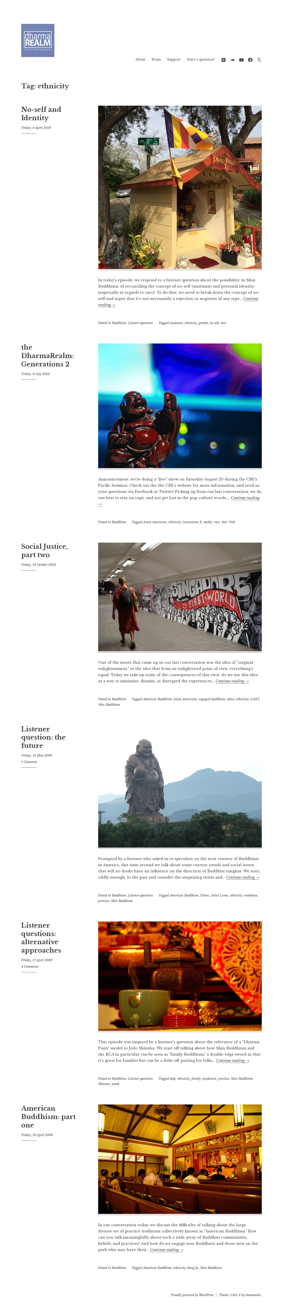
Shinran (104, 1084)
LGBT (254, 699)
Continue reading (232, 681)
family (196, 1079)
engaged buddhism (212, 699)
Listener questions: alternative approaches (41, 937)
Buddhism (119, 323)
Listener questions (140, 323)
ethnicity (191, 323)
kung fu (192, 1268)
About (140, 59)
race (223, 323)
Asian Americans (155, 522)
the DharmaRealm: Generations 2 (47, 355)
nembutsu (250, 895)
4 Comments (29, 967)
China (204, 895)
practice (103, 901)
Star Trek (228, 522)
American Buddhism (157, 699)
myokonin (209, 1079)
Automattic (253, 1295)
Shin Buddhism (109, 705)
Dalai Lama (219, 895)
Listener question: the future (43, 737)
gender (203, 323)
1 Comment (29, 762)
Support (174, 59)
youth (115, 1084)
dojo (173, 1079)
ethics (230, 699)
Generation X (192, 522)
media (208, 522)
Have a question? (201, 59)
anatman (176, 323)
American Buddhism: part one (48, 1116)
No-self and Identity (41, 114)
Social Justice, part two (44, 551)
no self (214, 323)
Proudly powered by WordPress (192, 1295)
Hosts (156, 59)
